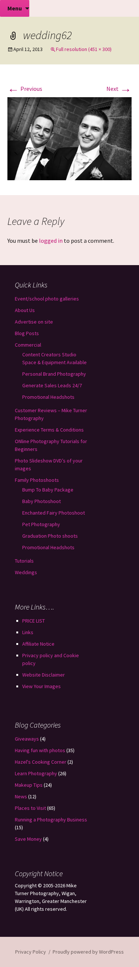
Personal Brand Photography (54, 373)
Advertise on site (34, 321)
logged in (51, 240)
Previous (24, 88)
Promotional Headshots (48, 397)
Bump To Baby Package (47, 489)
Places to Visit (30, 808)
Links (27, 632)
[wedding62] (69, 137)
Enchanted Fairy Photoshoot (53, 512)
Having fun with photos (40, 750)
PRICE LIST (33, 620)
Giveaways (27, 738)
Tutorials (24, 560)
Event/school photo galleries (47, 298)
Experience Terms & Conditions (49, 429)
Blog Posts (27, 333)
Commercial (28, 344)
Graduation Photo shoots (50, 535)
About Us (25, 310)
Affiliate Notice (38, 643)
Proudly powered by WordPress (88, 951)
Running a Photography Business (51, 819)
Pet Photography (41, 524)
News (21, 796)
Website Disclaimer (43, 674)
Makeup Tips (29, 785)
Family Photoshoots (37, 480)
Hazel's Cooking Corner (40, 761)
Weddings (26, 572)
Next (119, 88)
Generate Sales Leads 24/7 (52, 385)
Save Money (28, 839)
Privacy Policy (30, 951)
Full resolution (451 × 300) (84, 49)
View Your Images (41, 686)
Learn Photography (36, 773)
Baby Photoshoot (41, 501)
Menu (14, 8)
